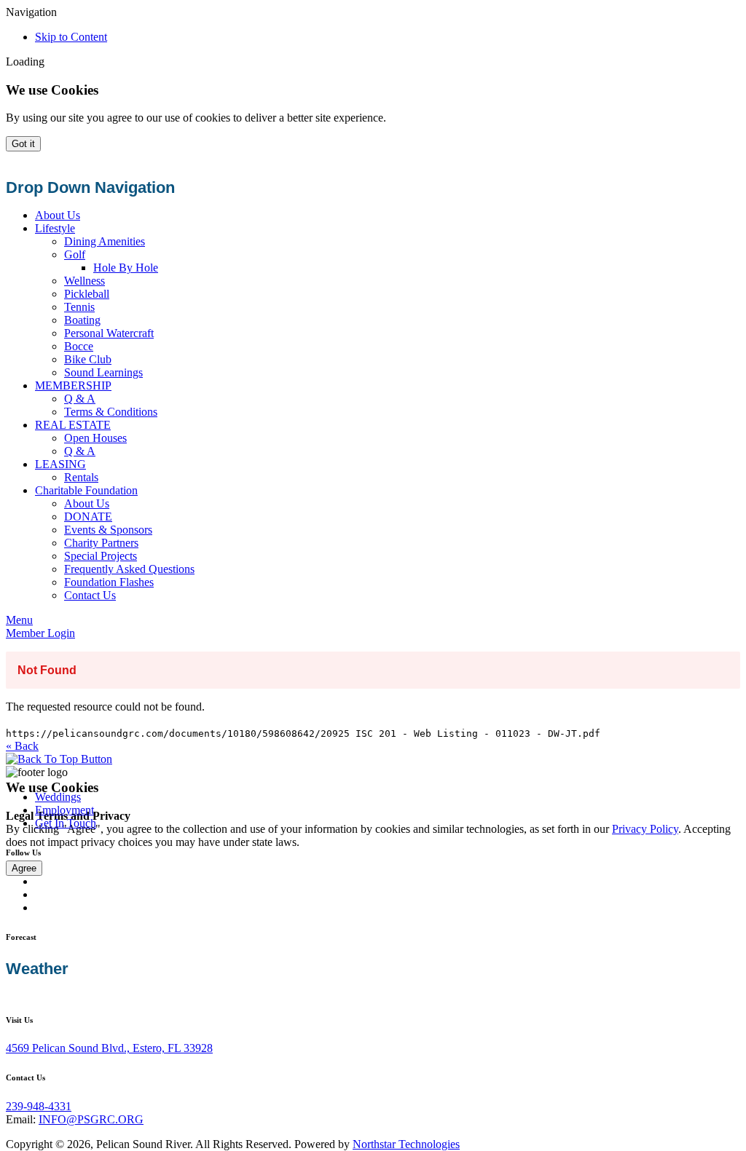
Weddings (58, 797)
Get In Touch (65, 823)
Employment (64, 810)
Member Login (40, 633)
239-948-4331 (38, 1106)
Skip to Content (71, 37)
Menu (19, 620)
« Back (22, 746)
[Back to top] (59, 759)
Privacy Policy (645, 829)
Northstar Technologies (406, 1144)
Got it (23, 143)
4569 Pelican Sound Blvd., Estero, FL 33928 (109, 1048)
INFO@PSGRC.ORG (91, 1119)
